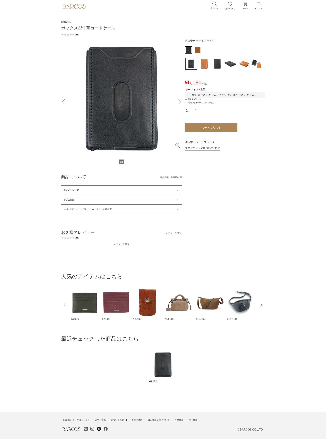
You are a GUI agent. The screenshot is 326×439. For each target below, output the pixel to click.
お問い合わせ (117, 420)
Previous (64, 304)
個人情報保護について (159, 420)
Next (261, 305)
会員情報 (66, 420)
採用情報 (193, 420)
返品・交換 (100, 420)
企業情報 (179, 420)
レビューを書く (173, 233)
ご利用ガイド (83, 420)
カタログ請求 (135, 420)
